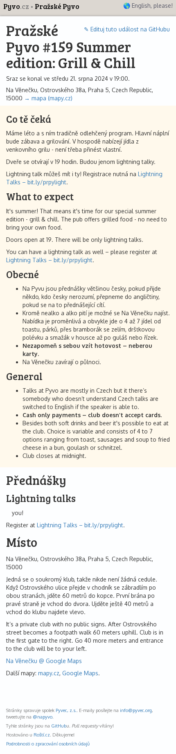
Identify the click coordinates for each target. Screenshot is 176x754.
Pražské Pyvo (57, 6)
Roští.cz (42, 735)
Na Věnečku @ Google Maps (44, 660)
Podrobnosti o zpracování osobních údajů (48, 744)
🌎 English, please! (148, 5)
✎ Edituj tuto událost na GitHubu (127, 29)
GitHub (58, 726)
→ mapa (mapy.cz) (48, 98)
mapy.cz (48, 673)
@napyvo (42, 717)
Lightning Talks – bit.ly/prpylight (49, 259)
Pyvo (16, 6)
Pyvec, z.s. (66, 710)
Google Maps (80, 673)
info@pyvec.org (136, 710)
